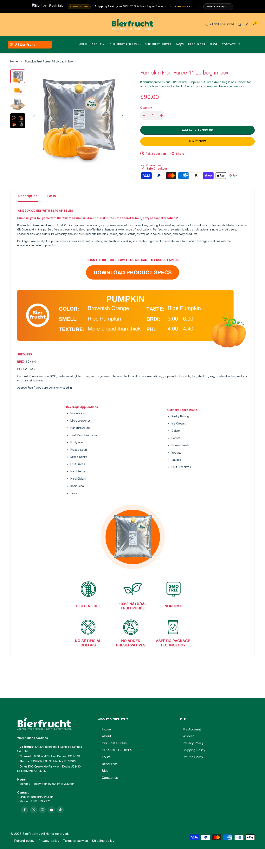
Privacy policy (48, 841)
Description (28, 196)
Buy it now (197, 141)
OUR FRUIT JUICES (117, 750)
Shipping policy (103, 841)
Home (14, 61)
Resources (110, 764)
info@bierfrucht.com (40, 796)
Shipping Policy (194, 750)
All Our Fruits (25, 45)
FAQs (51, 196)
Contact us (110, 778)
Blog (105, 771)
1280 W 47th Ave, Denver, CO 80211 (57, 756)
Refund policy (24, 841)
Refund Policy (193, 757)
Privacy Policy (193, 743)
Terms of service (75, 841)
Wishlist (188, 736)
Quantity (146, 107)
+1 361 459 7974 (39, 801)
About (106, 736)
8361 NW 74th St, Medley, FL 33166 (53, 761)
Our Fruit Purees (114, 743)
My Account (192, 729)
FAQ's (106, 757)
